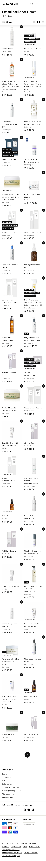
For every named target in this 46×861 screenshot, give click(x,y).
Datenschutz (7, 784)
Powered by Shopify (11, 855)
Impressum (7, 777)
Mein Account (7, 797)
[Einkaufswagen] (37, 4)
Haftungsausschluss (10, 787)
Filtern (9, 22)
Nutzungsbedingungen (11, 791)
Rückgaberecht (8, 794)
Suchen (5, 774)
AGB (3, 781)
